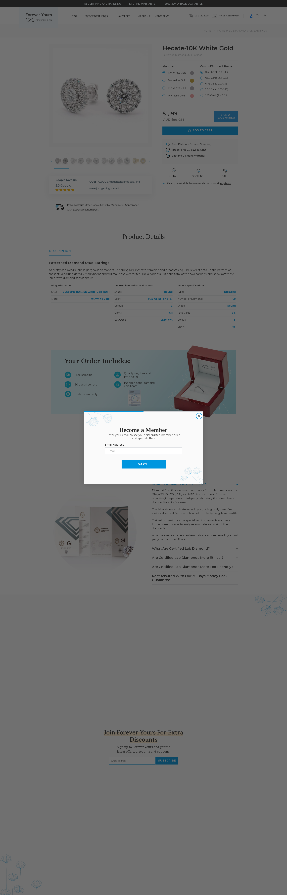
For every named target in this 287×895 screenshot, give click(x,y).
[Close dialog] (199, 416)
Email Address (114, 444)
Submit (143, 464)
